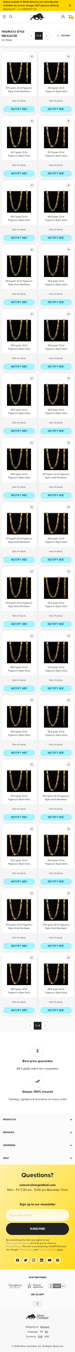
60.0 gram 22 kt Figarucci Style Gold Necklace (56, 218)
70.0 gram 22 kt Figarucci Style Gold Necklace (56, 283)
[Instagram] (33, 1260)
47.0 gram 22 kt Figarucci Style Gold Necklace (19, 604)
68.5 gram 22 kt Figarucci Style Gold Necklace (56, 991)
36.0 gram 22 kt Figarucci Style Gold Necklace (56, 90)
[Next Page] (47, 36)
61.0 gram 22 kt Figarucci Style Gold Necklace (19, 283)
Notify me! (19, 109)
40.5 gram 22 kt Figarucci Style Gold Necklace (19, 411)
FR (41, 1331)
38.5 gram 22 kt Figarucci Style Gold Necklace (56, 733)
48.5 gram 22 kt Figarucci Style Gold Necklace (56, 411)
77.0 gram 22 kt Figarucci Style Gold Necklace (19, 540)
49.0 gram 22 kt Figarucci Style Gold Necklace (56, 540)
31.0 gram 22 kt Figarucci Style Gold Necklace (56, 798)
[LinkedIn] (41, 1260)
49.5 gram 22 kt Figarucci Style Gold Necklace (19, 476)
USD (46, 1336)
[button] (37, 1119)
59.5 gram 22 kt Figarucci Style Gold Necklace (19, 218)
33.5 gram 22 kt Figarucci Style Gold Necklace (19, 798)
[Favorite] (32, 56)
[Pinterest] (57, 1260)
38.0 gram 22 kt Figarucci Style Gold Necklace (19, 991)
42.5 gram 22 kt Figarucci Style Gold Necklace (19, 154)
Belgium (44, 1326)
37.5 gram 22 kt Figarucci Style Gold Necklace (56, 926)
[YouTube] (49, 1260)
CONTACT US (29, 9)
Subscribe (37, 1228)
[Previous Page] (31, 36)
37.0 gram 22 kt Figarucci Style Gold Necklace (19, 926)
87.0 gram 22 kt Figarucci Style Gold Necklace (56, 476)
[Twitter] (25, 1260)
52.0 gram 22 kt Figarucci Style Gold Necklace (56, 669)
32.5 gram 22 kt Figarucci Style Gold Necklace (19, 862)
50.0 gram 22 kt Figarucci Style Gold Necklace (19, 733)
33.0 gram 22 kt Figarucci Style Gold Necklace (56, 862)
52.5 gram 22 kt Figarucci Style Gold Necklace (56, 605)
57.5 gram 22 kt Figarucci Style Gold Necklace (19, 89)
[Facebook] (17, 1260)
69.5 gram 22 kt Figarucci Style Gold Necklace (19, 669)
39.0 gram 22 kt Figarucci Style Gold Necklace (19, 347)
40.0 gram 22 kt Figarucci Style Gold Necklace (56, 347)
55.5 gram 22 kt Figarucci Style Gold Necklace (56, 154)
